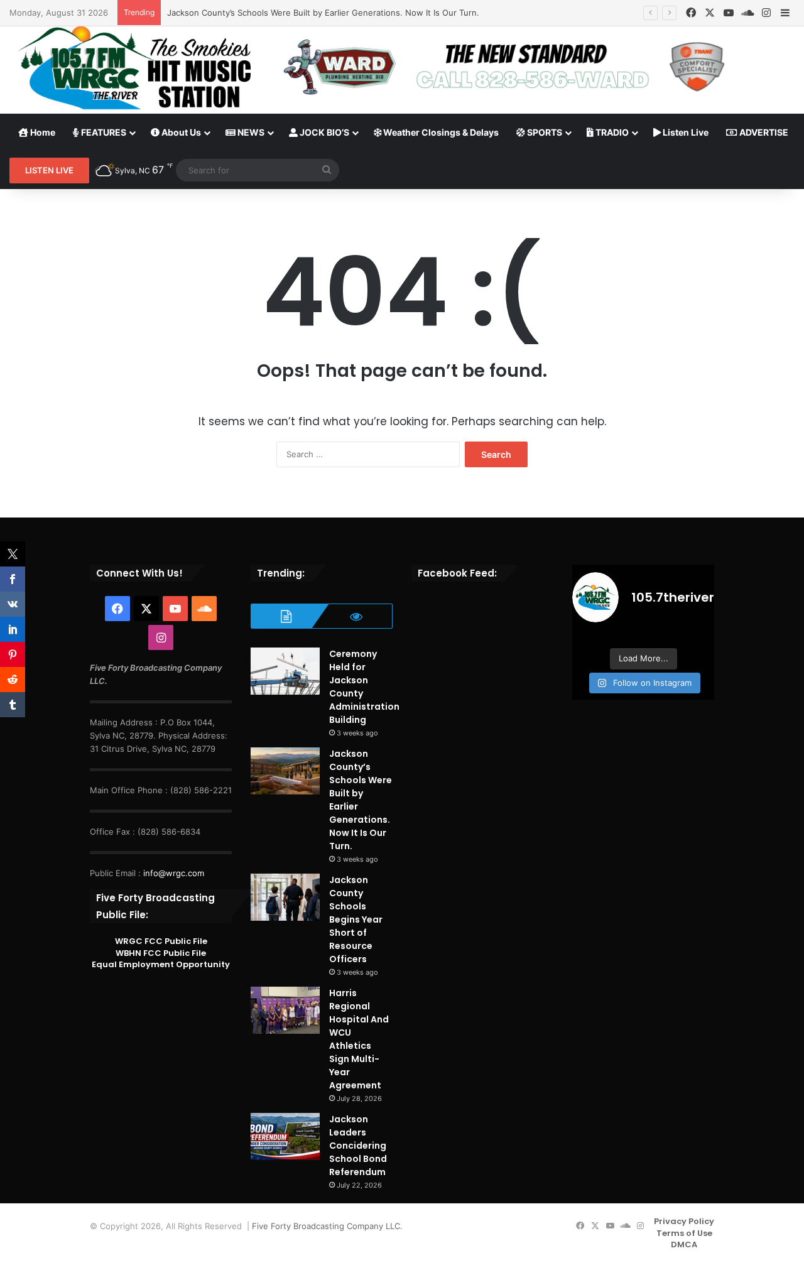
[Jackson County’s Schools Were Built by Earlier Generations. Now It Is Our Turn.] (285, 770)
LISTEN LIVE (49, 170)
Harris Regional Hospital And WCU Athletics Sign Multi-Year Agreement (359, 1039)
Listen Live (685, 132)
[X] (709, 13)
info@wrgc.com (173, 873)
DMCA (684, 1244)
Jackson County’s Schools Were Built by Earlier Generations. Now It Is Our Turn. (323, 13)
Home (41, 132)
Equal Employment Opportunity (161, 964)
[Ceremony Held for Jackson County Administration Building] (285, 671)
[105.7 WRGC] (134, 67)
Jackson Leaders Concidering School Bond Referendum (358, 1145)
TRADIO (611, 132)
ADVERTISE (762, 132)
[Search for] (326, 170)
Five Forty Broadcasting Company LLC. (327, 1226)
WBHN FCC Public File (161, 953)
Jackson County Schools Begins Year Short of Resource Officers (356, 919)
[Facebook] (691, 13)
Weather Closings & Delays (440, 132)
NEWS (250, 132)
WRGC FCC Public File (161, 941)
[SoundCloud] (747, 13)
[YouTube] (728, 13)
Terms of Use (684, 1233)
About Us (180, 132)
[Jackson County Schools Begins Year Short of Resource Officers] (285, 897)
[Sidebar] (785, 13)
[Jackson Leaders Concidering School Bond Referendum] (285, 1136)
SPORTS (543, 132)
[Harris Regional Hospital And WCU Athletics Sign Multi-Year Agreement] (285, 1010)
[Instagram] (766, 13)
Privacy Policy (684, 1221)
